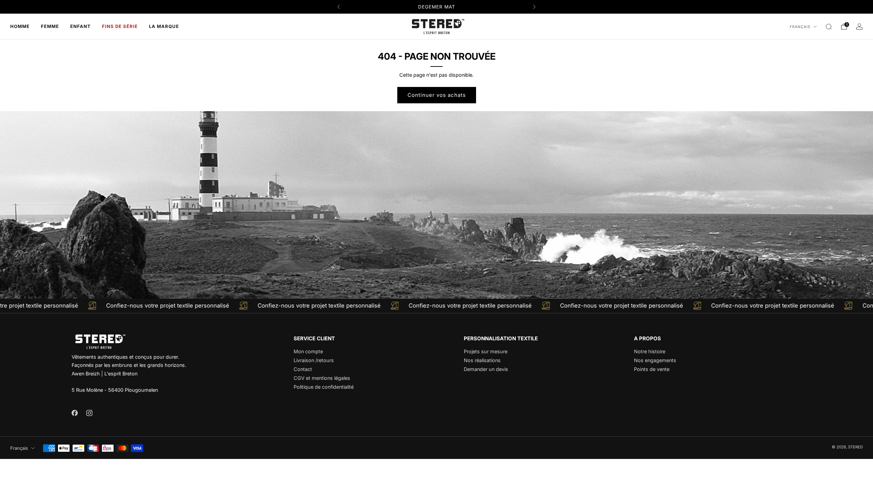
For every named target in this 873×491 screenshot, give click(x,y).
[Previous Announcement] (338, 6)
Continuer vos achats (437, 95)
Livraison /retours (314, 360)
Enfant (80, 26)
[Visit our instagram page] (89, 412)
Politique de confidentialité (324, 387)
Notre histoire (649, 351)
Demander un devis (486, 369)
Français (800, 27)
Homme (20, 26)
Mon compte (308, 351)
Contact (303, 369)
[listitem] (436, 7)
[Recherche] (828, 26)
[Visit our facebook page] (74, 412)
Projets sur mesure (485, 351)
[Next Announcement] (534, 6)
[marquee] (436, 306)
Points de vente (651, 369)
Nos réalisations (482, 360)
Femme (50, 26)
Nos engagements (655, 360)
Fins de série (120, 26)
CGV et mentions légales (322, 378)
